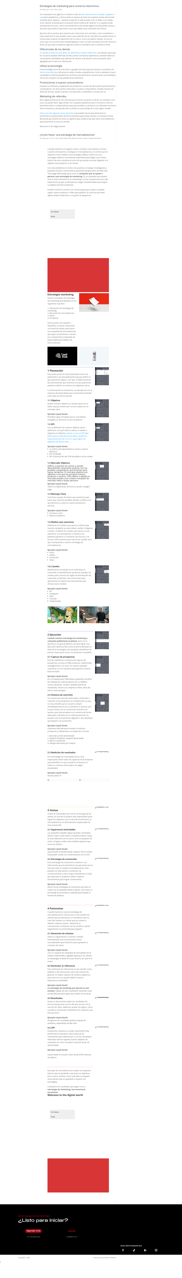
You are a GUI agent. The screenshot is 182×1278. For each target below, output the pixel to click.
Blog (60, 9)
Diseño (65, 138)
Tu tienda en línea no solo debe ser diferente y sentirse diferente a (69, 52)
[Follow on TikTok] (134, 1250)
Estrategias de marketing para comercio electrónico (69, 6)
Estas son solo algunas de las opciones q (57, 113)
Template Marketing (94, 138)
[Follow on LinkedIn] (145, 1250)
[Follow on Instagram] (156, 1250)
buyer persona (71, 480)
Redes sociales (83, 138)
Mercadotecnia (73, 138)
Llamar (72, 1231)
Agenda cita (33, 1231)
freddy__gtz (45, 9)
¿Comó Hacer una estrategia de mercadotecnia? (67, 134)
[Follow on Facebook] (123, 1250)
